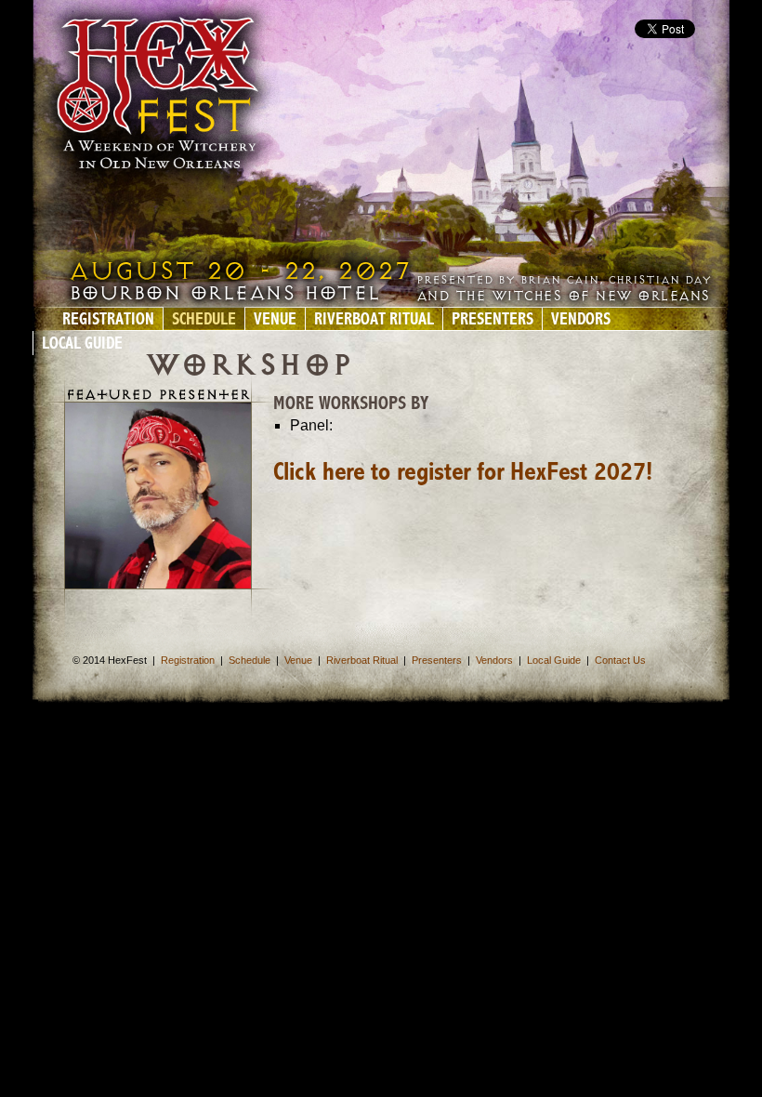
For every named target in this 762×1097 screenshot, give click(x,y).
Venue (275, 320)
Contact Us (620, 660)
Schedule (204, 320)
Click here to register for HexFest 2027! (462, 473)
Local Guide (82, 345)
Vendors (581, 320)
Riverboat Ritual (374, 320)
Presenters (492, 320)
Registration (108, 320)
